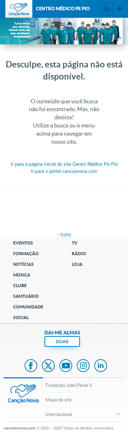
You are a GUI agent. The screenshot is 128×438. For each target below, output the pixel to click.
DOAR (62, 341)
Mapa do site (59, 400)
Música (21, 275)
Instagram (83, 366)
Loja (77, 264)
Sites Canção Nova (119, 8)
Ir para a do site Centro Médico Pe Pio (64, 163)
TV (75, 243)
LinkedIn (100, 366)
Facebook (31, 366)
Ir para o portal (64, 171)
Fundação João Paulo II (69, 385)
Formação (26, 253)
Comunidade (28, 307)
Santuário (26, 296)
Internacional (59, 414)
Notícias (23, 264)
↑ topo (64, 234)
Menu (106, 8)
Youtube (65, 366)
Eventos (23, 243)
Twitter (48, 366)
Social (21, 317)
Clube (20, 285)
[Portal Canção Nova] (18, 9)
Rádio (79, 253)
